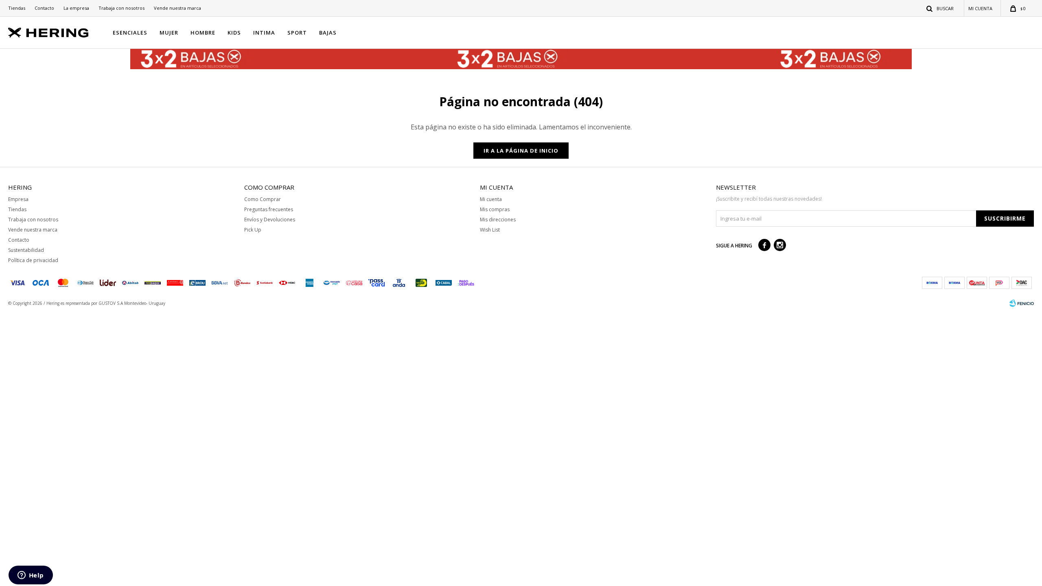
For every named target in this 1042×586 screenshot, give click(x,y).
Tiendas (16, 8)
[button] (940, 8)
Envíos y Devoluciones (269, 219)
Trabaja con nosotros (121, 8)
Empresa (18, 199)
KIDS (234, 32)
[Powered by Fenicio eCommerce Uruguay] (1021, 303)
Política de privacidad (33, 260)
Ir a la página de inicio (521, 150)
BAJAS (328, 32)
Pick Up (252, 229)
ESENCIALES (130, 32)
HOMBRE (202, 32)
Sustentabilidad (26, 250)
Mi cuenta (491, 199)
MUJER (169, 32)
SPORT (297, 32)
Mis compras (495, 209)
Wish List (490, 229)
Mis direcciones (498, 219)
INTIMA (264, 32)
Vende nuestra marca (177, 8)
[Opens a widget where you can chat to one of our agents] (30, 576)
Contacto (44, 8)
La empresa (76, 8)
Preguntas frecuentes (268, 209)
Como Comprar (262, 199)
